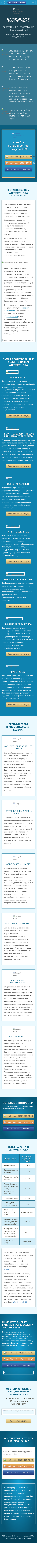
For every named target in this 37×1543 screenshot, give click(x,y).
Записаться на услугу (18, 416)
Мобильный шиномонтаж (20, 68)
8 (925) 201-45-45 (25, 157)
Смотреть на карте (18, 1421)
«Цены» (7, 1270)
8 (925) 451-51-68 (25, 163)
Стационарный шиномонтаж (21, 51)
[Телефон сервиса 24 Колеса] (4, 2)
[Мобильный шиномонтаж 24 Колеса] (18, 135)
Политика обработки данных (20, 1538)
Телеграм (25, 169)
